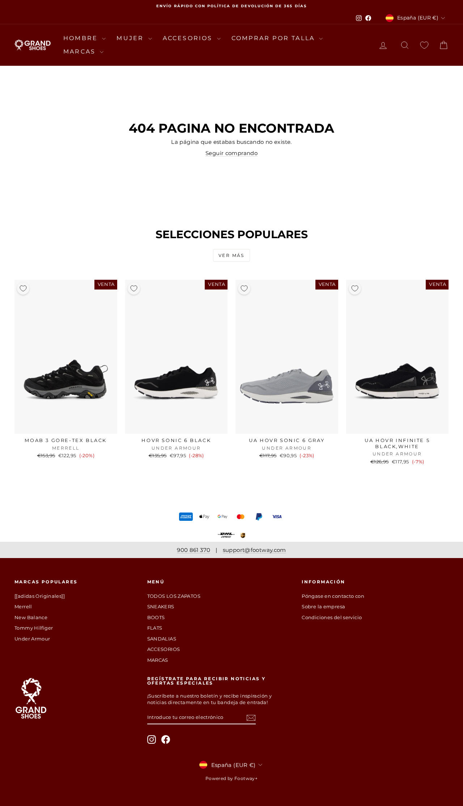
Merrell (23, 606)
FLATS (154, 628)
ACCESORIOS (189, 38)
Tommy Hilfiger (33, 628)
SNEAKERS (160, 606)
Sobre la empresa (323, 606)
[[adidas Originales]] (39, 596)
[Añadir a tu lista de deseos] (23, 288)
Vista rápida (65, 426)
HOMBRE (81, 38)
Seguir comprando (231, 153)
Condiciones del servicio (332, 617)
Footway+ (246, 778)
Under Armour (32, 639)
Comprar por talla (275, 38)
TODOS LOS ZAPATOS (173, 596)
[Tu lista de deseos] (424, 45)
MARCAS (80, 51)
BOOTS (156, 617)
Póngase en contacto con (333, 596)
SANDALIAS (161, 639)
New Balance (30, 617)
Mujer (131, 38)
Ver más (231, 255)
